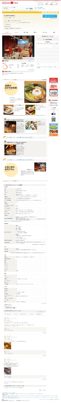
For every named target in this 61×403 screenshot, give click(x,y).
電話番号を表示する (54, 18)
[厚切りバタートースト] (30, 110)
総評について (31, 60)
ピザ (42, 395)
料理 (20, 137)
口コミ (45, 32)
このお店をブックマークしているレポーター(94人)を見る (13, 387)
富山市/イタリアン (40, 393)
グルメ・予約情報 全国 (12, 10)
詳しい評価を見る (31, 69)
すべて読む (44, 332)
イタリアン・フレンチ (41, 8)
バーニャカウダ (32, 395)
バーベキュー (52, 395)
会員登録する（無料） (41, 4)
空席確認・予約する (50, 16)
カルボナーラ (39, 395)
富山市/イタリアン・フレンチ (33, 393)
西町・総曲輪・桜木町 (24, 10)
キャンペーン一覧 (55, 97)
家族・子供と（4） (24, 314)
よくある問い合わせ (56, 399)
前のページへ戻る (5, 10)
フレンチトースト (4, 396)
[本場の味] (31, 127)
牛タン (49, 395)
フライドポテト (16, 395)
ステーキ (20, 395)
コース (18, 137)
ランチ (26, 137)
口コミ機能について (41, 311)
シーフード (27, 395)
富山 (38, 7)
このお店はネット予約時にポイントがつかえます (12, 28)
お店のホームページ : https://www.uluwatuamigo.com (12, 221)
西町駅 (6, 394)
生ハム (16, 396)
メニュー (16, 32)
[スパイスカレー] (35, 92)
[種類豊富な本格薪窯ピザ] (10, 127)
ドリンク (23, 137)
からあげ (9, 395)
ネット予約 (26, 198)
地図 (54, 32)
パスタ (35, 395)
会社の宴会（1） (39, 314)
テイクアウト (30, 137)
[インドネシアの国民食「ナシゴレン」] (8, 110)
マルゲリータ (45, 395)
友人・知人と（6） (8, 314)
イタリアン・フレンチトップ (25, 393)
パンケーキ (9, 396)
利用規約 (51, 399)
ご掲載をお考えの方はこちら (26, 400)
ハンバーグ (23, 395)
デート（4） (16, 314)
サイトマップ (41, 399)
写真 (35, 32)
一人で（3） (32, 314)
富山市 (41, 7)
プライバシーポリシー (47, 399)
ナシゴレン (56, 395)
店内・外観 (26, 32)
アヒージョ (12, 396)
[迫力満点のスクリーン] (40, 168)
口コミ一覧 (6, 383)
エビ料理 (12, 395)
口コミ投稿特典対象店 (7, 24)
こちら (37, 195)
